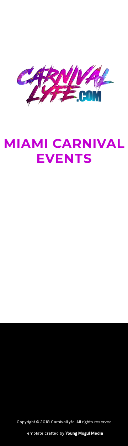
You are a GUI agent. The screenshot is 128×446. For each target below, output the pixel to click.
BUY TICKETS (21, 279)
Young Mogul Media (84, 433)
